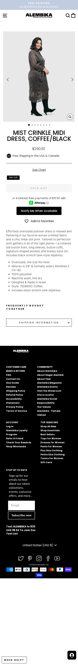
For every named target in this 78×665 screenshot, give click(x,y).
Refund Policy (14, 394)
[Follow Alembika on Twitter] (21, 558)
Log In (9, 426)
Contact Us (13, 378)
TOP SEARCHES (49, 422)
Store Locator (45, 394)
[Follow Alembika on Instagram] (39, 558)
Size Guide (12, 382)
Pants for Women (51, 446)
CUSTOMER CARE (16, 366)
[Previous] (8, 80)
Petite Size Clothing (52, 454)
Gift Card (46, 462)
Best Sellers (47, 434)
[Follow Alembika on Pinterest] (30, 558)
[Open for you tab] (71, 655)
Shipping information (39, 322)
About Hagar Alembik (50, 374)
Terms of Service (16, 410)
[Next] (72, 80)
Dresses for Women (52, 442)
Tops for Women (50, 438)
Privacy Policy (14, 406)
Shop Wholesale (16, 446)
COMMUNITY (45, 366)
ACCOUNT (12, 422)
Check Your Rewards (18, 442)
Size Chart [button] (39, 170)
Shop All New (48, 426)
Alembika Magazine (49, 382)
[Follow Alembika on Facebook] (48, 558)
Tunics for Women (51, 458)
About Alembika (47, 370)
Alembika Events (47, 386)
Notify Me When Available (39, 211)
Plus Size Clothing (51, 450)
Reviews (11, 386)
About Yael (44, 378)
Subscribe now (22, 515)
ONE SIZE (13, 177)
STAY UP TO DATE (16, 470)
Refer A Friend (14, 438)
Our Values (44, 406)
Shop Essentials (50, 430)
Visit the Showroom (49, 390)
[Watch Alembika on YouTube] (57, 558)
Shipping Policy (15, 390)
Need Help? (14, 660)
